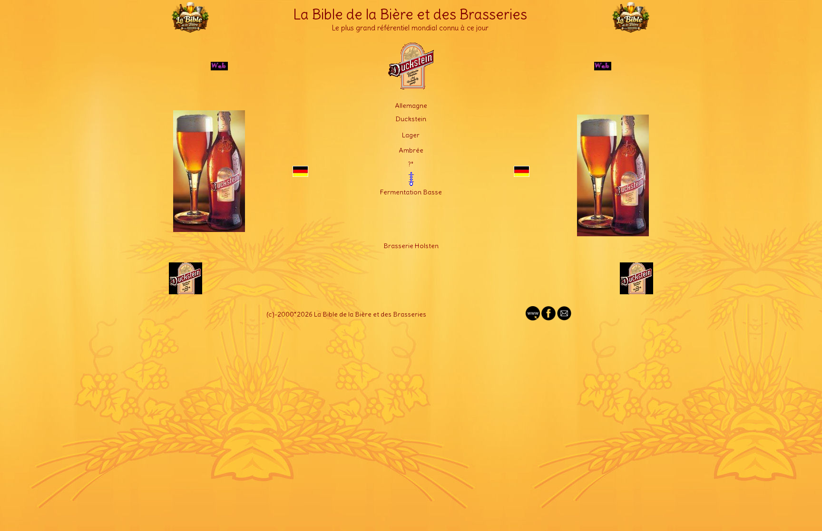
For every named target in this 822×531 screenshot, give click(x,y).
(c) (270, 314)
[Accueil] (190, 28)
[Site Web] (533, 318)
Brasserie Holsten (411, 245)
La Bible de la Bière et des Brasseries (410, 14)
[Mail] (564, 318)
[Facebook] (548, 318)
